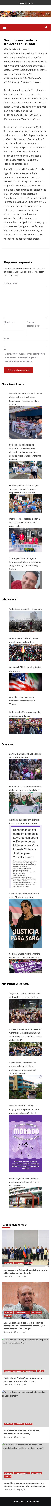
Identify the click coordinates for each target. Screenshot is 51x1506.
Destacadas (18, 1263)
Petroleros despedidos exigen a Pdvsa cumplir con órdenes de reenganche (24, 522)
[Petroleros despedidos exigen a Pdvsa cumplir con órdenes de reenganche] (25, 539)
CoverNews (18, 1501)
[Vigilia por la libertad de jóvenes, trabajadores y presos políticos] (25, 1010)
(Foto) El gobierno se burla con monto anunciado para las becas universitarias (24, 1182)
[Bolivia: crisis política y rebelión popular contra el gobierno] (25, 652)
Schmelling (9, 1277)
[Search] (46, 27)
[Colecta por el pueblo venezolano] (25, 621)
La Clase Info (11, 49)
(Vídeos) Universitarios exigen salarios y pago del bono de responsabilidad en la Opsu (24, 489)
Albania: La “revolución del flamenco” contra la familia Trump (22, 700)
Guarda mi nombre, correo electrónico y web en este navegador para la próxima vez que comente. (25, 357)
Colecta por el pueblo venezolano (25, 608)
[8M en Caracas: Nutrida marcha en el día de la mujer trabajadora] (25, 966)
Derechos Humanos (21, 1313)
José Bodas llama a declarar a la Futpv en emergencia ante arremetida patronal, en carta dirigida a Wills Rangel (24, 1325)
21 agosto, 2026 (21, 1385)
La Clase (8, 1371)
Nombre (9, 322)
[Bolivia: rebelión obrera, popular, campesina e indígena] (25, 725)
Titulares (8, 1263)
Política (29, 1263)
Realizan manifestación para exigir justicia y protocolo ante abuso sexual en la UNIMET (24, 1109)
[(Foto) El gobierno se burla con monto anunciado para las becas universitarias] (25, 1197)
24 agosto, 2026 (21, 1277)
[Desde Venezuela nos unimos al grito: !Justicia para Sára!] (25, 923)
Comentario (11, 283)
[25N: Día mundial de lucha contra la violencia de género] (25, 769)
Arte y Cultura (18, 1371)
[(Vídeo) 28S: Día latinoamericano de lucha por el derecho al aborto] (25, 802)
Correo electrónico (33, 324)
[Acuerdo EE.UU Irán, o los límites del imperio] (25, 681)
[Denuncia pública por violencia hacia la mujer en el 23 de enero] (25, 856)
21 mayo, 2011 (24, 49)
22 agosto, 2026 (21, 1332)
